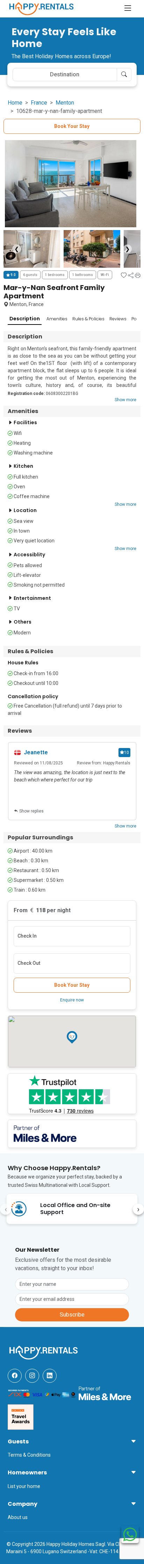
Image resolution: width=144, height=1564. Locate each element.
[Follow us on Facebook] (15, 1376)
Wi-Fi (105, 275)
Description (24, 318)
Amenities (56, 319)
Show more (125, 399)
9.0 (13, 275)
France (39, 102)
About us (18, 1517)
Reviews (118, 319)
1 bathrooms (82, 275)
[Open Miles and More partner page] (105, 1393)
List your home (24, 1486)
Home (15, 102)
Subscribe (72, 1314)
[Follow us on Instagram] (32, 1376)
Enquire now (72, 1000)
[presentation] (5, 1209)
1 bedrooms (55, 275)
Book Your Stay (71, 126)
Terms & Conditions (29, 1454)
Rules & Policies (88, 319)
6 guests (30, 275)
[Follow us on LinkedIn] (50, 1376)
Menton (65, 102)
